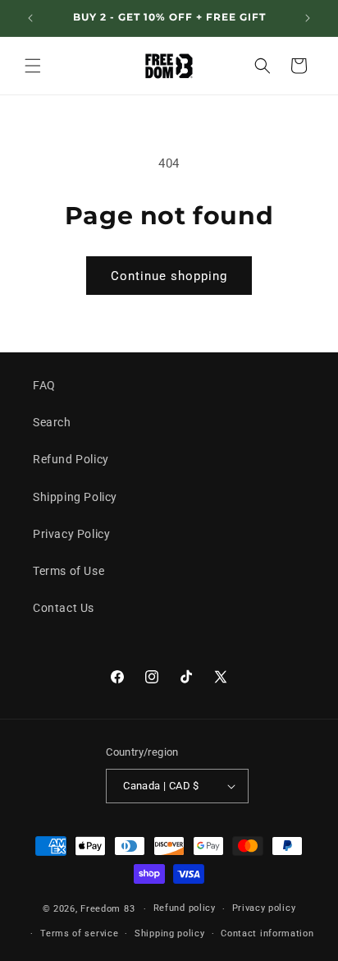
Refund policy (184, 908)
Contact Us (63, 607)
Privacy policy (264, 908)
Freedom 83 (107, 909)
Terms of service (79, 933)
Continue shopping (169, 276)
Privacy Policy (71, 533)
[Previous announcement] (30, 18)
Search (52, 422)
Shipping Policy (75, 496)
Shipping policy (170, 933)
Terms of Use (68, 570)
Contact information (267, 933)
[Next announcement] (308, 18)
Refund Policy (71, 459)
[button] (33, 66)
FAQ (44, 385)
